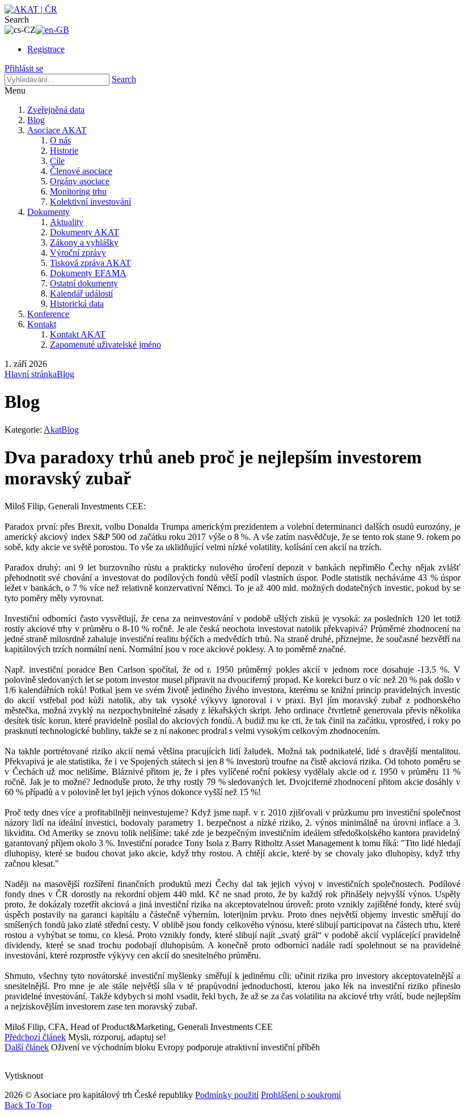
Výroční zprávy (78, 252)
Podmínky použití (227, 1095)
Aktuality (66, 222)
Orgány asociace (79, 181)
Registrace (46, 49)
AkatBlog (61, 429)
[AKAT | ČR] (31, 9)
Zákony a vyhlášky (84, 242)
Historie (64, 150)
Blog (36, 120)
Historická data (77, 304)
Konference (48, 314)
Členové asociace (81, 171)
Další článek (27, 1047)
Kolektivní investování (90, 201)
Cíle (57, 161)
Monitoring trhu (78, 191)
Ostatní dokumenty (84, 283)
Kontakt (41, 324)
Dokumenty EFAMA (88, 273)
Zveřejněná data (55, 110)
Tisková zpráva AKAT (90, 263)
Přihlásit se (24, 68)
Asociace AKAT (57, 130)
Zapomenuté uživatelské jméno (105, 344)
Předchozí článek (35, 1037)
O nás (60, 140)
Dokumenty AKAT (84, 232)
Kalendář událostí (81, 293)
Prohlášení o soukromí (301, 1095)
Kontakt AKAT (77, 334)
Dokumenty (48, 212)
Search (124, 79)
